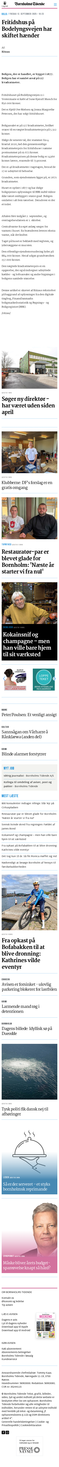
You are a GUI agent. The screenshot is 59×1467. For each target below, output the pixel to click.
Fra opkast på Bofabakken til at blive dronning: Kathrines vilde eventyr (29, 848)
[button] (55, 4)
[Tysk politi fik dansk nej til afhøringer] (29, 1072)
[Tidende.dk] (29, 4)
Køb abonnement (11, 1349)
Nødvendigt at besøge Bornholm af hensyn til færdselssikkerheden (29, 865)
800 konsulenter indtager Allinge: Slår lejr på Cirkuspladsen (28, 805)
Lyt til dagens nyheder (14, 1323)
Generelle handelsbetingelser (18, 1422)
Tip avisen (7, 1305)
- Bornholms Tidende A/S (29, 776)
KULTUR (5, 727)
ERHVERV (6, 979)
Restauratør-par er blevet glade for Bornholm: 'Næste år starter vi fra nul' (29, 816)
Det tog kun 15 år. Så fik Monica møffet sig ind (29, 856)
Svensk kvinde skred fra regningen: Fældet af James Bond (28, 826)
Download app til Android (16, 1330)
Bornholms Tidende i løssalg (17, 1356)
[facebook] (3, 1432)
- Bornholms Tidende (28, 784)
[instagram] (7, 1432)
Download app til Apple (15, 1327)
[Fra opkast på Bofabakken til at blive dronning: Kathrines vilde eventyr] (29, 902)
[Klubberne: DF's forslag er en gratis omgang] (29, 452)
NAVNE (4, 709)
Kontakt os (8, 1298)
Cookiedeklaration (31, 1425)
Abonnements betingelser (16, 1352)
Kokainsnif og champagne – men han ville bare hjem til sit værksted (29, 837)
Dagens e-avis (9, 1320)
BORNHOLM (7, 1023)
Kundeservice (9, 1359)
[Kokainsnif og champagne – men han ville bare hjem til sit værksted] (29, 603)
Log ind (5, 6)
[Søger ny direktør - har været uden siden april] (29, 368)
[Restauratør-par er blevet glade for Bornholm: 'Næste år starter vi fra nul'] (29, 518)
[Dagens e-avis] (45, 1325)
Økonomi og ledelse (13, 1301)
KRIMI (4, 749)
